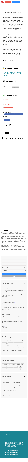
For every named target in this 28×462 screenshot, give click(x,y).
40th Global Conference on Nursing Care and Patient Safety (14, 244)
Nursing (4, 129)
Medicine (13, 352)
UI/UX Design (20, 350)
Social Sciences (5, 350)
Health (8, 352)
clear (25, 258)
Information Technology (18, 343)
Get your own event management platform (10, 446)
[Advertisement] (14, 212)
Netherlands (14, 369)
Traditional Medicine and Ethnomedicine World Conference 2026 (13, 312)
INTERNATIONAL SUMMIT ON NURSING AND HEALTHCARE (13, 238)
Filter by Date (5, 261)
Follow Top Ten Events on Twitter (12, 450)
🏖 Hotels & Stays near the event (12, 138)
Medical (16, 348)
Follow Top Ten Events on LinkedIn (12, 452)
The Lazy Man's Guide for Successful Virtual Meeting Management (13, 385)
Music (9, 345)
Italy (3, 366)
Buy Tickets (7, 119)
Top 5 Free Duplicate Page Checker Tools (9, 390)
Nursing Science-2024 (13, 11)
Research (21, 348)
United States (5, 364)
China (7, 366)
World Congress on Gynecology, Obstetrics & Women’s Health (13, 290)
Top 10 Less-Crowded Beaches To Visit (8, 387)
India (20, 366)
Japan (19, 369)
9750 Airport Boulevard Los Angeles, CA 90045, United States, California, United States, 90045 (12, 74)
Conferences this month (7, 340)
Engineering (5, 343)
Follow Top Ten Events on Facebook (12, 454)
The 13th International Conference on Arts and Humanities (12, 321)
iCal (7, 87)
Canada (18, 364)
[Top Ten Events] (2, 2)
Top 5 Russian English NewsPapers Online (9, 395)
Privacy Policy (7, 434)
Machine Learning (13, 350)
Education (14, 345)
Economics (4, 345)
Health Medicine (10, 348)
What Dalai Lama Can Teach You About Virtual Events (11, 382)
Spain (22, 364)
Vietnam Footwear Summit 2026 (8, 302)
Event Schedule (7, 104)
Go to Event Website (8, 107)
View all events (5, 330)
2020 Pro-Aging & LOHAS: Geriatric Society (10, 232)
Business (4, 352)
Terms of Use (7, 436)
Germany (11, 366)
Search (14, 274)
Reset (14, 276)
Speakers (6, 99)
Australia (4, 369)
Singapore (13, 364)
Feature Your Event (8, 439)
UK (9, 364)
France (9, 369)
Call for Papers (7, 101)
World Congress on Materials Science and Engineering (11, 287)
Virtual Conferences (21, 340)
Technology (15, 340)
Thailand (16, 366)
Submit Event (16, 2)
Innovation (10, 343)
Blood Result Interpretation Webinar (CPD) (10, 245)
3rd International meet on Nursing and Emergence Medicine (14, 240)
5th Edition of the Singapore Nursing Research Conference (13, 249)
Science (18, 345)
